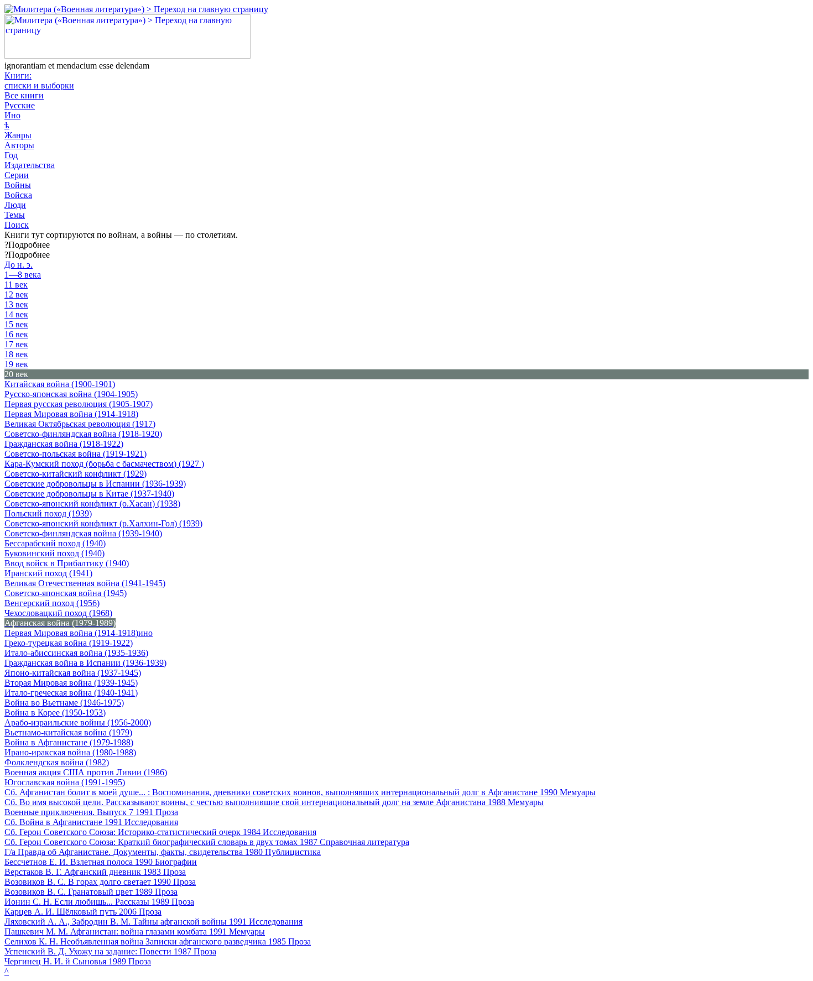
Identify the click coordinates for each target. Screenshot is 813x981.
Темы (14, 215)
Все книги (24, 95)
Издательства (29, 165)
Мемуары (578, 792)
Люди (15, 205)
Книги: (39, 80)
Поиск (16, 224)
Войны (17, 185)
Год (11, 155)
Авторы (19, 145)
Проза (166, 812)
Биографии (176, 862)
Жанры (18, 135)
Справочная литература (364, 842)
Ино (12, 115)
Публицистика (293, 852)
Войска (18, 195)
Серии (16, 175)
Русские (19, 105)
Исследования (151, 822)
